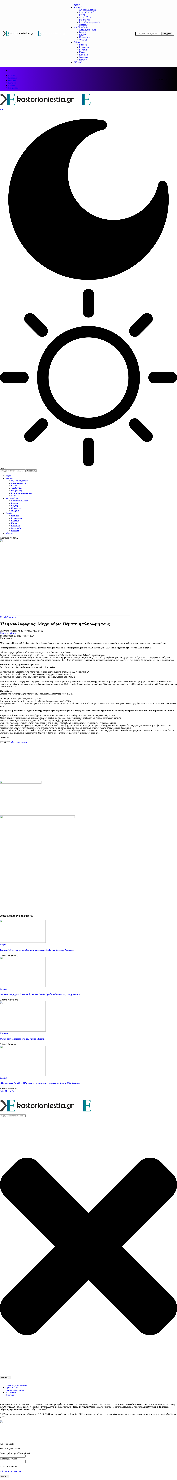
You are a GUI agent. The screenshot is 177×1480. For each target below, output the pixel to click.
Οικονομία (12, 80)
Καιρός (3, 944)
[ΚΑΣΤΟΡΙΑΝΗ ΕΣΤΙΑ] (75, 107)
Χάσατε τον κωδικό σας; (11, 1471)
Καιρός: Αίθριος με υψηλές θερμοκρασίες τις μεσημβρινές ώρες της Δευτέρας (37, 950)
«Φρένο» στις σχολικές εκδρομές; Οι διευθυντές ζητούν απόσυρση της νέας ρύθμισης (40, 994)
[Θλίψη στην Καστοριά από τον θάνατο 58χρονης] (23, 1031)
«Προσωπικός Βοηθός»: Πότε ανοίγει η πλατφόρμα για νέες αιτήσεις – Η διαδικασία (40, 1083)
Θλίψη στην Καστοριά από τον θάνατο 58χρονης (22, 1039)
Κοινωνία (12, 83)
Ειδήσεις (11, 85)
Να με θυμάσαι (10, 1466)
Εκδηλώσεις (13, 88)
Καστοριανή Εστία (8, 633)
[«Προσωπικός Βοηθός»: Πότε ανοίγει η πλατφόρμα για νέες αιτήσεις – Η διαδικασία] (23, 1075)
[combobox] (13, 1115)
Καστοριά (12, 78)
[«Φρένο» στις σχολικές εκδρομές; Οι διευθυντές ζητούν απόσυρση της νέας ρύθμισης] (23, 986)
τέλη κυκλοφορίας (19, 742)
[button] (1, 109)
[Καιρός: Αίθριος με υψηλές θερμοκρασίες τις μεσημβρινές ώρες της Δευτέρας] (23, 942)
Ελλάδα (11, 75)
